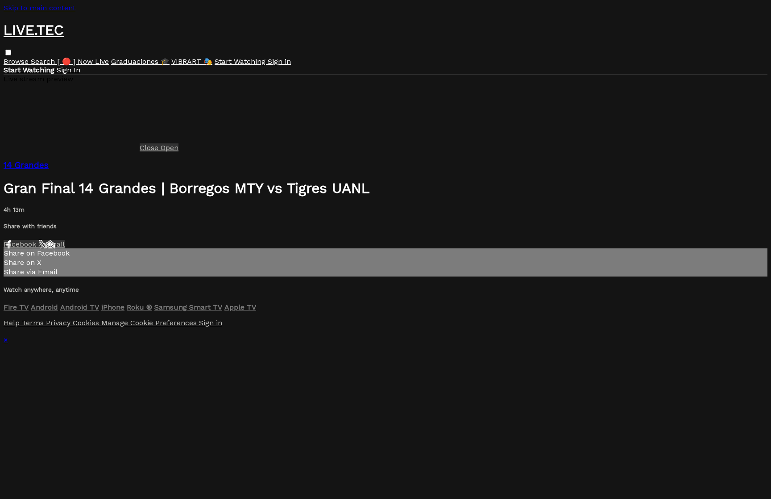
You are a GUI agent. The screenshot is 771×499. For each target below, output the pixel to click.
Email (55, 244)
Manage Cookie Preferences (150, 323)
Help (13, 323)
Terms (34, 323)
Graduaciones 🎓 (140, 61)
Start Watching (241, 61)
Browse (17, 61)
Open (169, 147)
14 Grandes (26, 165)
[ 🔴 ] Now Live (83, 61)
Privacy (59, 323)
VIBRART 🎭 (191, 61)
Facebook (21, 244)
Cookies (87, 323)
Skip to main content (39, 8)
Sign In (68, 70)
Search (44, 61)
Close (150, 147)
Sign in (279, 61)
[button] (8, 52)
